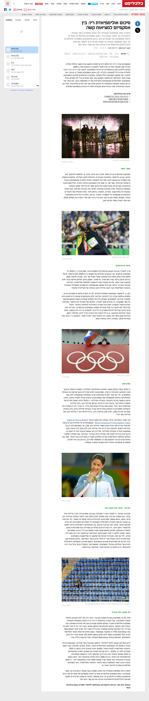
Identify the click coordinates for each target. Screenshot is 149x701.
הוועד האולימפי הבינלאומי (98, 54)
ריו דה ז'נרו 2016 (79, 54)
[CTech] (39, 4)
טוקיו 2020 (70, 15)
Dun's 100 (28, 4)
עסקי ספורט (73, 4)
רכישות (107, 15)
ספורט (59, 4)
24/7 (119, 4)
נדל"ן (102, 4)
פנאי (52, 4)
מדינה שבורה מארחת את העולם (115, 102)
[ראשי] (133, 3)
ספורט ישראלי (82, 15)
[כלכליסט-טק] (93, 4)
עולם (65, 4)
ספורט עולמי (96, 15)
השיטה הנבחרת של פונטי (118, 99)
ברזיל (117, 54)
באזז (113, 4)
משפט (83, 4)
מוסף (47, 4)
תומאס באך (114, 57)
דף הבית (142, 10)
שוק (107, 4)
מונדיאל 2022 (40, 15)
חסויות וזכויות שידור (120, 15)
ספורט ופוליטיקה (55, 15)
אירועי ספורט (123, 10)
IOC (111, 54)
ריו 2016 (67, 54)
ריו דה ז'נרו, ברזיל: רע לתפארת (116, 96)
